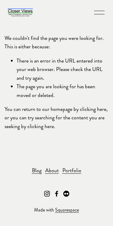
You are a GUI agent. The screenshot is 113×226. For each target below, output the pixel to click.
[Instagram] (47, 194)
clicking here (93, 109)
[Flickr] (66, 194)
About (52, 170)
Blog (37, 170)
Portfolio (71, 170)
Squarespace (67, 209)
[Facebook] (57, 194)
